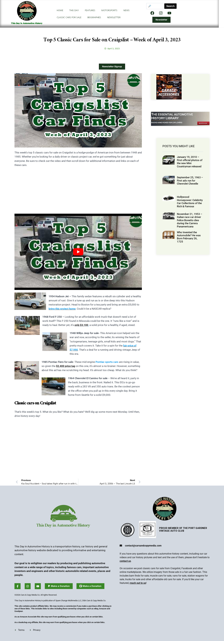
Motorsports (109, 10)
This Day (74, 10)
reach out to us (138, 583)
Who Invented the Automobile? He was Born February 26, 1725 (189, 237)
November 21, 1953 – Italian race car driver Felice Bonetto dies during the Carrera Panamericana (189, 220)
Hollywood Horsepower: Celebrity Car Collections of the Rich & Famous (190, 201)
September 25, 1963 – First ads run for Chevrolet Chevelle (190, 180)
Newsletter (114, 17)
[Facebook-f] (17, 586)
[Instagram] (161, 13)
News (126, 10)
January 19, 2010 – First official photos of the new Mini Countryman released (189, 161)
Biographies (94, 17)
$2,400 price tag (65, 366)
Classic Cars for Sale (69, 17)
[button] (59, 586)
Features (90, 10)
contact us (125, 561)
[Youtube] (38, 586)
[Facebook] (152, 13)
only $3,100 (81, 325)
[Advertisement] (78, 192)
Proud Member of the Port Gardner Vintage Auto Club (183, 529)
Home (60, 10)
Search (170, 6)
